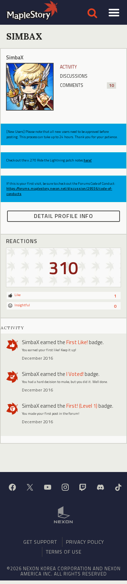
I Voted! (75, 374)
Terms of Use (63, 551)
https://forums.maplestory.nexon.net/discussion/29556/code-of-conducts (59, 191)
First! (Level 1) (81, 406)
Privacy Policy (85, 541)
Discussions (73, 76)
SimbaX (30, 342)
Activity (68, 67)
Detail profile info (63, 216)
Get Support (40, 541)
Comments (87, 85)
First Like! (77, 342)
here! (88, 160)
